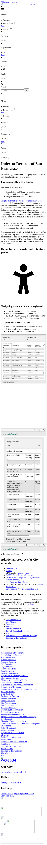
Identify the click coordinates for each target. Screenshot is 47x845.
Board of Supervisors (9, 673)
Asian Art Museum (8, 660)
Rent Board (5, 744)
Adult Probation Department (12, 653)
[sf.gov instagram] (5, 761)
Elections (9, 626)
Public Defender (7, 730)
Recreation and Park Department (14, 742)
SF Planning (6, 726)
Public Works (6, 739)
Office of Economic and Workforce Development (20, 723)
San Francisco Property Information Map (22, 589)
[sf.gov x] (11, 761)
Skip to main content (9, 2)
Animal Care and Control (11, 655)
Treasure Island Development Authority (21, 636)
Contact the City (7, 793)
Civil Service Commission (11, 682)
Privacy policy (6, 783)
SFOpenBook (11, 568)
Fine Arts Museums (8, 703)
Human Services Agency (11, 712)
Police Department (8, 728)
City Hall (24, 772)
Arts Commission (8, 657)
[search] (26, 90)
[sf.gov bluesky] (14, 761)
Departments (13, 772)
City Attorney (11, 622)
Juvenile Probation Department (18, 631)
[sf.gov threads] (8, 761)
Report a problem (21, 793)
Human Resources (8, 707)
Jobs (3, 26)
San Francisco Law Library (12, 746)
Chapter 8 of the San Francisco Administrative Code (21, 201)
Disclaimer (16, 783)
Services (4, 772)
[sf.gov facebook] (2, 761)
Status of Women (8, 691)
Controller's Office (8, 669)
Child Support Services (10, 678)
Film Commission (8, 701)
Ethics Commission (13, 629)
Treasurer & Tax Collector (16, 638)
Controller (10, 624)
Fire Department (7, 705)
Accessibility (9, 796)
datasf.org (30, 604)
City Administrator (13, 620)
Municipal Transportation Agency (14, 721)
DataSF (9, 571)
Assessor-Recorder (8, 662)
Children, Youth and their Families (14, 680)
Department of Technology (11, 687)
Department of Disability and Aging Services (18, 689)
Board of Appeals (8, 671)
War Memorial (6, 753)
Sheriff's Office (7, 748)
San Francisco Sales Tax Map (17, 582)
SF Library (5, 735)
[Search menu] (23, 83)
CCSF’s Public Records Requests (19, 575)
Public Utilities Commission (12, 737)
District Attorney (7, 694)
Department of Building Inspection (14, 676)
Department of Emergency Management (17, 685)
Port (7, 633)
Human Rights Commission (12, 710)
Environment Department (11, 696)
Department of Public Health (12, 733)
